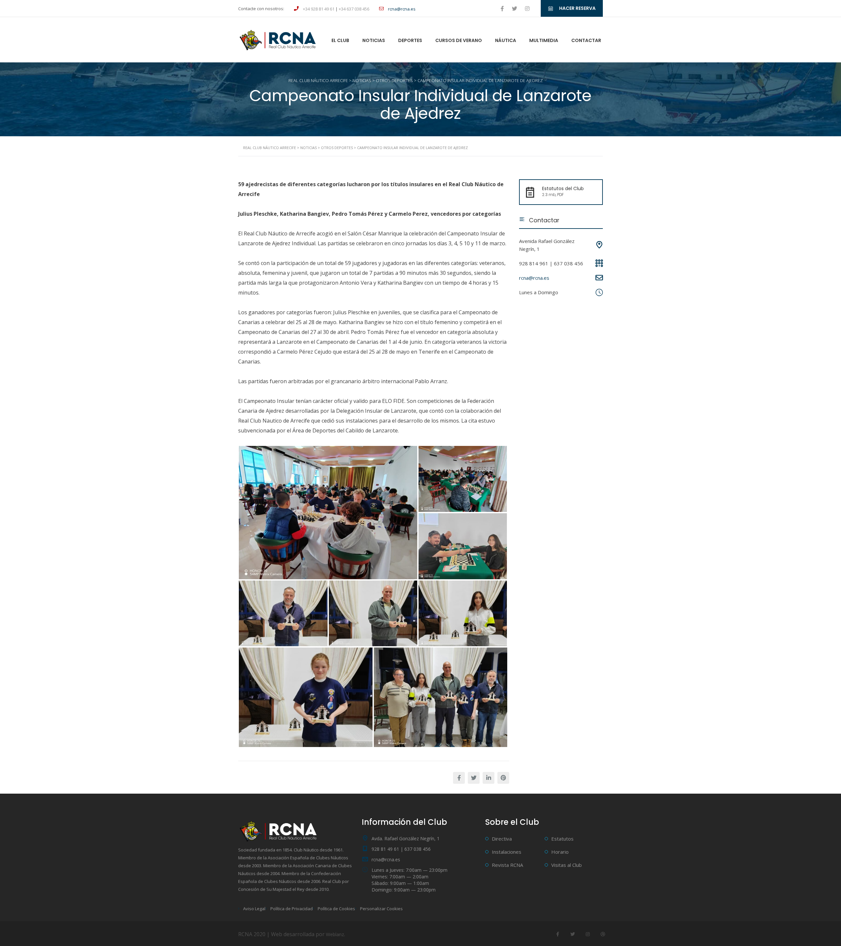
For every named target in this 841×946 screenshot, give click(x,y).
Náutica (505, 40)
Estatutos (562, 838)
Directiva (502, 838)
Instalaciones (506, 851)
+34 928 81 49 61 (318, 9)
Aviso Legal (254, 909)
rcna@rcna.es (534, 278)
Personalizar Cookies (381, 909)
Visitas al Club (566, 865)
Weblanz (335, 934)
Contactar (586, 40)
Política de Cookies (336, 909)
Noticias (373, 40)
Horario (560, 851)
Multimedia (543, 40)
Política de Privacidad (291, 909)
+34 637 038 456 (354, 9)
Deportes (410, 40)
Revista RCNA (507, 865)
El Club (340, 40)
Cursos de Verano (458, 40)
